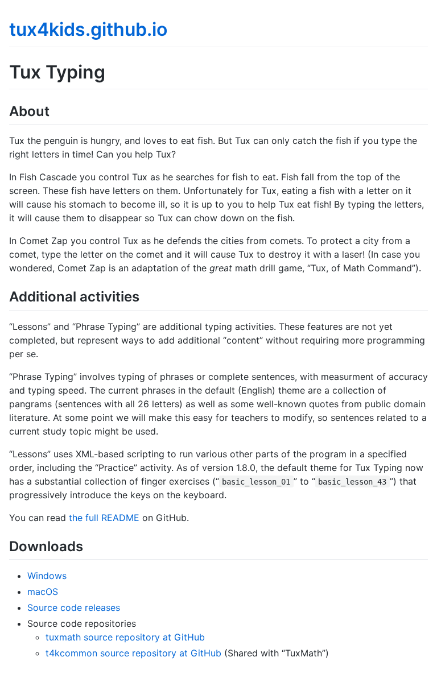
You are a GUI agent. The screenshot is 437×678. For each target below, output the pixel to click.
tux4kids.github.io (88, 29)
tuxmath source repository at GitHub (125, 637)
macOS (42, 591)
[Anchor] (56, 110)
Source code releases (73, 607)
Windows (47, 575)
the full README (104, 517)
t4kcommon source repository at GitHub (133, 653)
